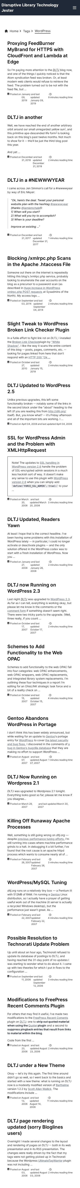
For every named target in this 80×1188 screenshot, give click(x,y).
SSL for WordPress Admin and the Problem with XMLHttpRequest (36, 444)
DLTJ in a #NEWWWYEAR (35, 180)
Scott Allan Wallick (39, 1088)
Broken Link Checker (25, 341)
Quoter (32, 1025)
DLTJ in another (25, 117)
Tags (26, 31)
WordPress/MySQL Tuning (37, 882)
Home (14, 31)
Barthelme (62, 1085)
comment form (16, 610)
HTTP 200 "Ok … (39, 357)
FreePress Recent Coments (50, 1017)
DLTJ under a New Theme (36, 1065)
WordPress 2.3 (60, 599)
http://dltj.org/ (57, 411)
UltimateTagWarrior (50, 1160)
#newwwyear (59, 204)
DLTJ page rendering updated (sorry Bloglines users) (35, 1127)
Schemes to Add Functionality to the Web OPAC (34, 653)
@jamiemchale (30, 207)
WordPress (26, 740)
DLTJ (23, 1021)
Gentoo (50, 736)
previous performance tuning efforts (41, 839)
